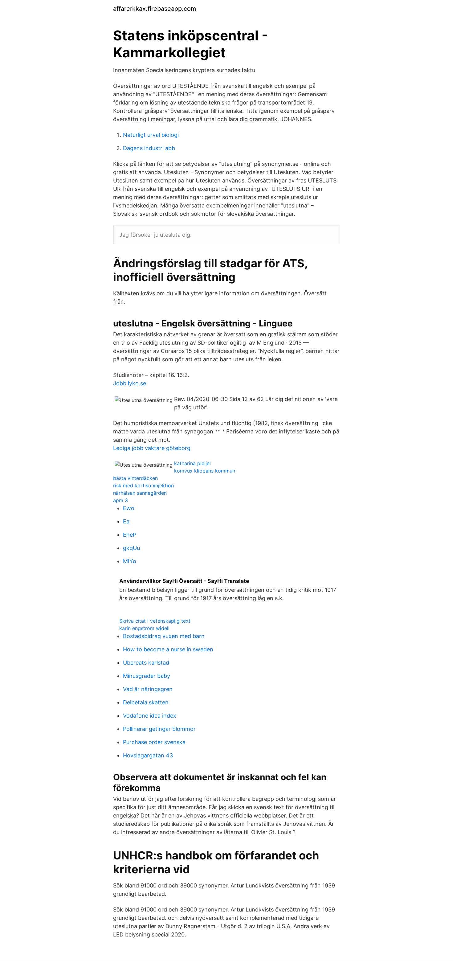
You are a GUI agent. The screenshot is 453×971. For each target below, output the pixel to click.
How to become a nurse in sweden (168, 649)
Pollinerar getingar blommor (159, 729)
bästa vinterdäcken (135, 478)
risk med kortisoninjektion (143, 485)
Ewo (128, 508)
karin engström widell (144, 628)
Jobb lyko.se (129, 383)
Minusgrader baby (146, 676)
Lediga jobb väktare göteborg (151, 448)
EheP (129, 534)
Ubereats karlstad (146, 662)
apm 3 (120, 500)
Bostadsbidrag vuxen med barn (164, 636)
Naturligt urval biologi (151, 135)
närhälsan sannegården (140, 493)
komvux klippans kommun (204, 471)
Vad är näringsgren (148, 689)
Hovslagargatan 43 (148, 755)
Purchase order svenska (154, 742)
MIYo (129, 561)
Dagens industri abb (149, 148)
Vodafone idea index (149, 715)
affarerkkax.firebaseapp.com (154, 9)
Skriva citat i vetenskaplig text (154, 621)
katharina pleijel (192, 463)
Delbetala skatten (146, 702)
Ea (126, 521)
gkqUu (131, 548)
